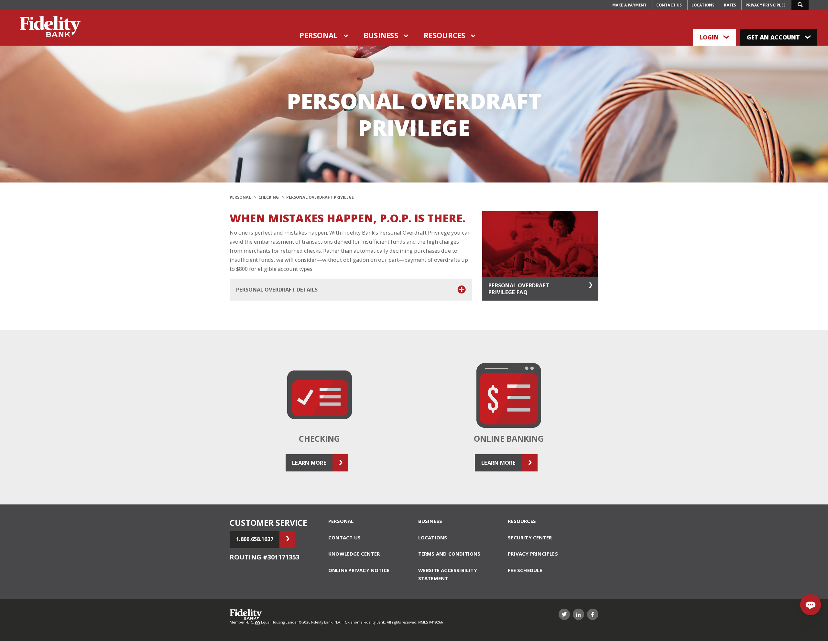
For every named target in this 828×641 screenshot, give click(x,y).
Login (710, 37)
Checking (268, 197)
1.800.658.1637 (254, 539)
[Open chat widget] (810, 604)
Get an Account (774, 37)
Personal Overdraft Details (277, 289)
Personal (319, 35)
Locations (703, 5)
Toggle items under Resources (473, 36)
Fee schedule (525, 570)
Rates (730, 5)
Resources (444, 35)
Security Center (530, 537)
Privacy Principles (766, 5)
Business (381, 35)
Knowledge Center (354, 553)
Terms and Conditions (449, 553)
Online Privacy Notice (358, 570)
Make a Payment (629, 5)
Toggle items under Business (406, 36)
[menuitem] (629, 5)
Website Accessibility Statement (447, 574)
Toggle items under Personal (346, 36)
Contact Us (669, 5)
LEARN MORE (309, 462)
